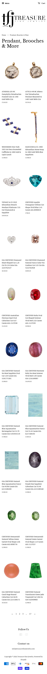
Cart (43, 3)
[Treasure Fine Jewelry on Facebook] (20, 635)
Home (4, 35)
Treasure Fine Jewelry (25, 656)
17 (30, 613)
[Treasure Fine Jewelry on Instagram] (26, 635)
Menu (7, 3)
